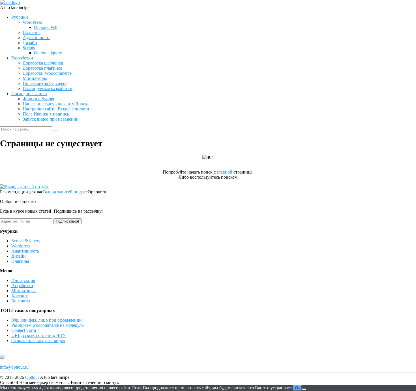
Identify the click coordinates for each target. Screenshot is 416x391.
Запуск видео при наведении (51, 119)
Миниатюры (35, 78)
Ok (297, 388)
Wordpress (20, 245)
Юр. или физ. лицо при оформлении (46, 320)
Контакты (20, 300)
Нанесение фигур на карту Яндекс (56, 103)
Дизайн (30, 42)
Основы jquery (48, 52)
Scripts (29, 47)
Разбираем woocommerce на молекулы (48, 325)
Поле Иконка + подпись (46, 114)
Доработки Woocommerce (47, 73)
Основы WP (45, 27)
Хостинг (19, 295)
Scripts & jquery (25, 240)
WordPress (32, 22)
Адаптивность (36, 37)
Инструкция (23, 280)
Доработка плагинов (43, 68)
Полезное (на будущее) (45, 83)
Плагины (31, 32)
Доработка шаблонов (43, 63)
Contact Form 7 (25, 330)
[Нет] (304, 389)
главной (224, 172)
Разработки (22, 57)
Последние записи (29, 93)
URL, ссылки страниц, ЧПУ (38, 335)
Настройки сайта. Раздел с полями (56, 108)
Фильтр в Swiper (38, 98)
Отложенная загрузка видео (38, 340)
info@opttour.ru (14, 367)
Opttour (32, 377)
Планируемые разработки (47, 88)
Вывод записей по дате (65, 191)
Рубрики (19, 17)
